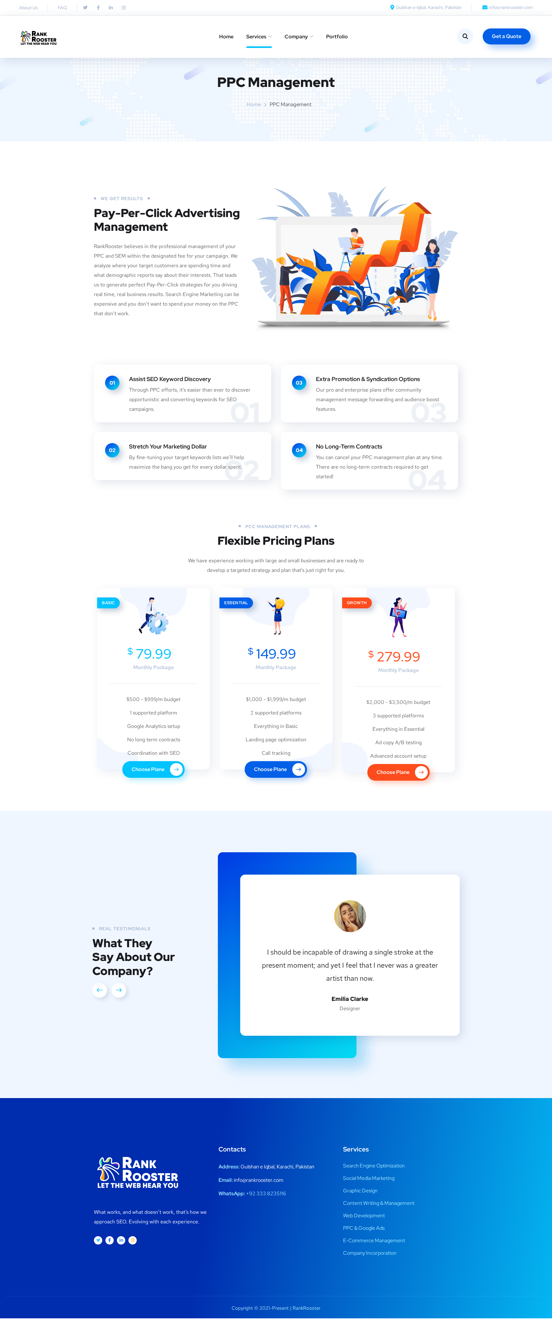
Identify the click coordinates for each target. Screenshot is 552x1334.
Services (256, 36)
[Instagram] (132, 1240)
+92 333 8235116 (266, 1193)
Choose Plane (148, 769)
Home (226, 36)
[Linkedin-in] (110, 7)
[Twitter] (85, 7)
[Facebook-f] (98, 7)
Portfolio (337, 36)
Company (296, 36)
